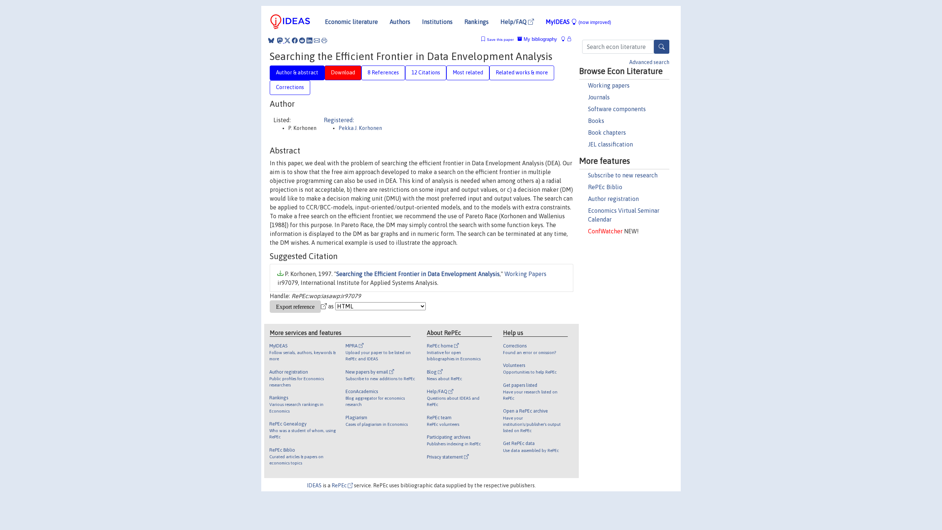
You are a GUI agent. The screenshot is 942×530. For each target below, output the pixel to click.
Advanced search (649, 62)
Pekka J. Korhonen (360, 128)
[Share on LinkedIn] (309, 40)
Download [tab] (343, 72)
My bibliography (539, 39)
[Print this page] (324, 40)
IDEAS (314, 485)
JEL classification (610, 144)
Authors (400, 21)
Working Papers (525, 274)
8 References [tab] (383, 72)
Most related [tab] (468, 72)
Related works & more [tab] (522, 72)
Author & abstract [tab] (297, 72)
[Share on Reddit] (302, 40)
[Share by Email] (317, 40)
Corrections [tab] (290, 87)
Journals (599, 97)
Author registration (613, 198)
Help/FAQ (514, 21)
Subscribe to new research (623, 175)
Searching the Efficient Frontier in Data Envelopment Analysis (418, 274)
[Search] (661, 47)
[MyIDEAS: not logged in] (565, 39)
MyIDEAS (578, 21)
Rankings (476, 21)
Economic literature (351, 21)
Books (596, 120)
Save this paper (500, 40)
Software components (617, 109)
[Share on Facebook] (295, 40)
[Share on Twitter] (287, 40)
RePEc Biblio (605, 187)
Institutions (437, 21)
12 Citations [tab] (425, 72)
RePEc (340, 485)
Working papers (609, 85)
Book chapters (607, 132)
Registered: (339, 120)
